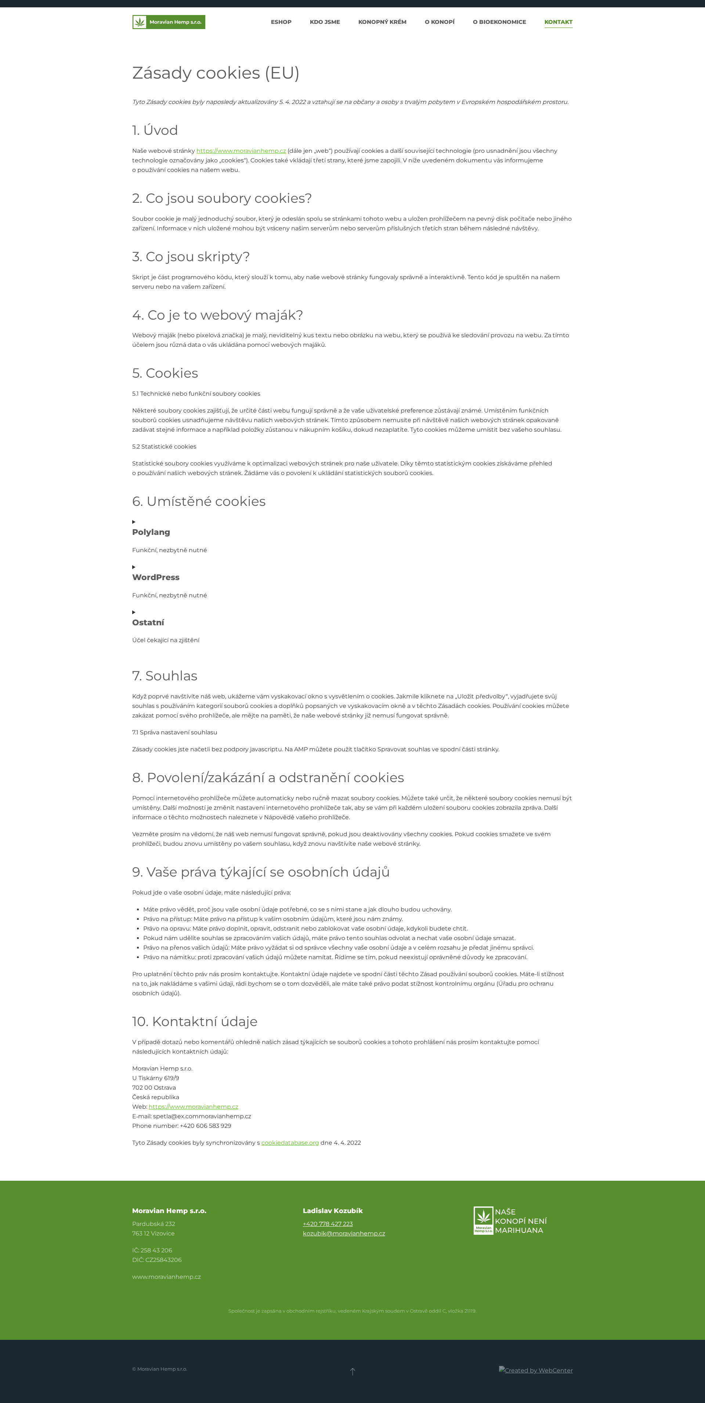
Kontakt (559, 21)
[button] (352, 1371)
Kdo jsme (325, 21)
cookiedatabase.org (290, 1142)
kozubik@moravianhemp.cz (344, 1233)
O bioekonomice (499, 21)
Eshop (281, 21)
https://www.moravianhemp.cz (241, 150)
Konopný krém (382, 21)
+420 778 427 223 (328, 1223)
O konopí (440, 21)
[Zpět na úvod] (169, 22)
